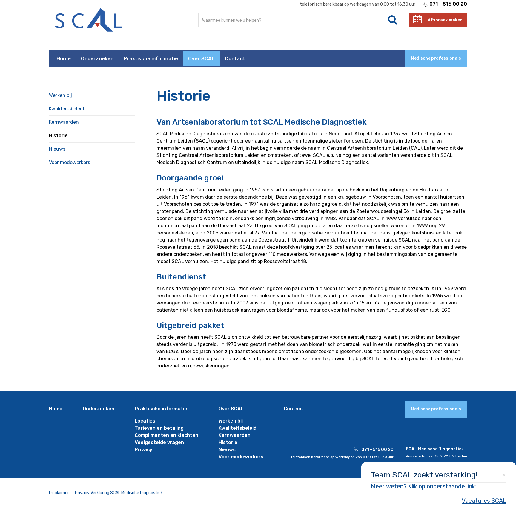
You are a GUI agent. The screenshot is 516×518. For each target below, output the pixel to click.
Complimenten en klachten (166, 435)
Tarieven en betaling (159, 428)
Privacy (143, 449)
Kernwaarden (64, 122)
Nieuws (57, 149)
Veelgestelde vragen (159, 442)
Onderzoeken (97, 58)
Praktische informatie (151, 58)
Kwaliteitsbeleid (66, 109)
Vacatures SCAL (484, 500)
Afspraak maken (445, 20)
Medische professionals (436, 58)
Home (63, 58)
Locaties (145, 421)
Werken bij (60, 95)
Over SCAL (201, 58)
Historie (58, 135)
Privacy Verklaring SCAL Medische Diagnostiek (119, 492)
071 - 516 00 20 (448, 4)
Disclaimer (59, 492)
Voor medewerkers (69, 162)
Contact (235, 58)
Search (392, 20)
